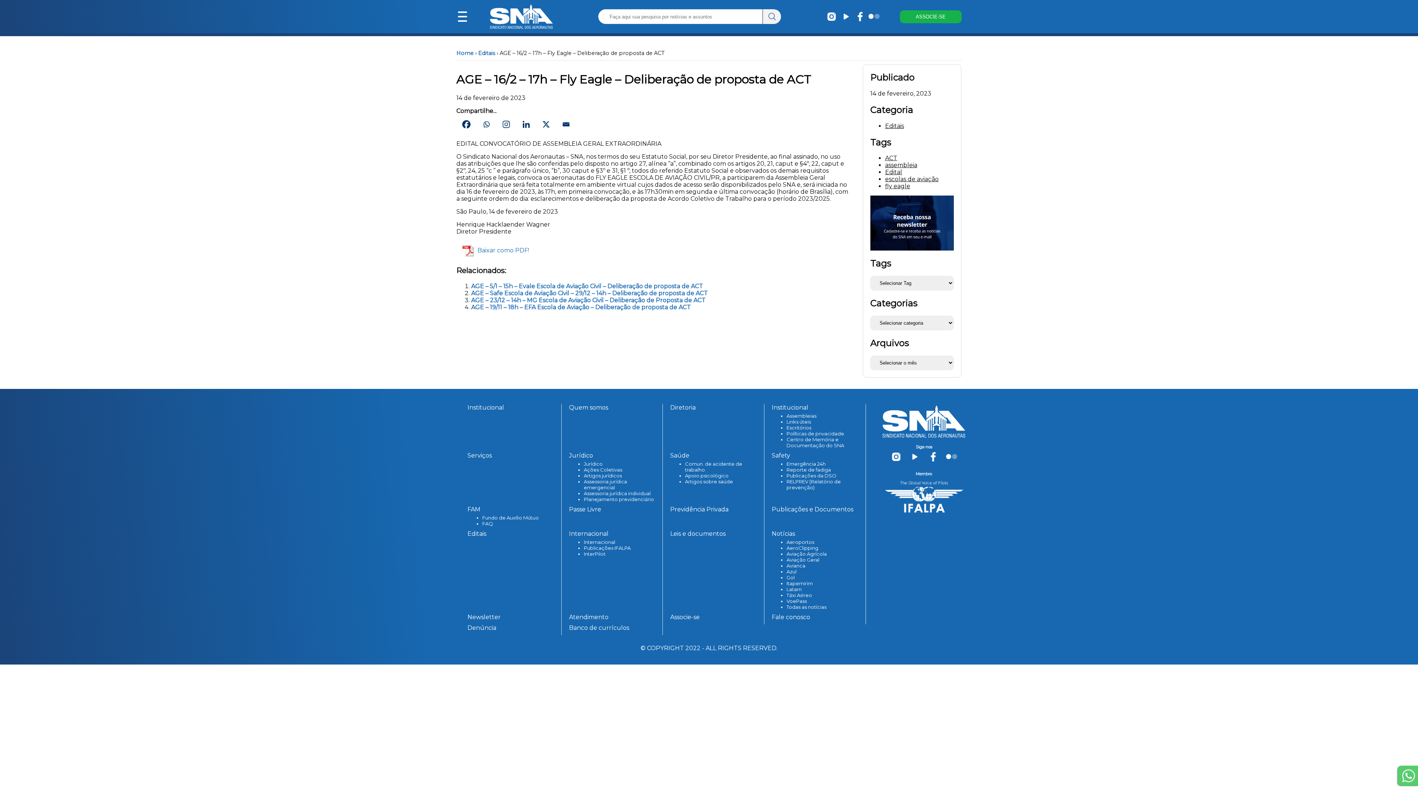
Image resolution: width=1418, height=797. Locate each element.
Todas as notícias (806, 607)
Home (465, 53)
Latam (794, 589)
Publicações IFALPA (607, 548)
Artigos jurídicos (603, 476)
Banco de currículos (599, 627)
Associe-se (685, 617)
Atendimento (589, 617)
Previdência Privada (699, 509)
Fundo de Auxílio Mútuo (510, 518)
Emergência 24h (806, 464)
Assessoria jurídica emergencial (605, 484)
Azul (792, 572)
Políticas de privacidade (815, 434)
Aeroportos (800, 542)
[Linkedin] (526, 124)
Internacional (599, 542)
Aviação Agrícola (807, 554)
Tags (880, 263)
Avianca (796, 566)
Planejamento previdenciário (619, 499)
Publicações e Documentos (812, 509)
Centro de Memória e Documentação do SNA (815, 442)
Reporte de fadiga (809, 470)
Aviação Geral (803, 560)
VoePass (797, 601)
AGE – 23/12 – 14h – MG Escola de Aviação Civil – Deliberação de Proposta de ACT (588, 300)
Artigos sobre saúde (709, 481)
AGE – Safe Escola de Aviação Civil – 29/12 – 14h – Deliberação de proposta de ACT (589, 293)
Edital (893, 172)
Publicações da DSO (811, 476)
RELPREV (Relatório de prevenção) (814, 484)
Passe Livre (585, 509)
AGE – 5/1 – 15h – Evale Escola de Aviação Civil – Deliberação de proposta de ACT (587, 286)
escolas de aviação (912, 179)
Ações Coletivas (603, 470)
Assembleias (801, 416)
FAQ (487, 524)
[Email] (566, 124)
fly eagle (897, 186)
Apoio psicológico (707, 476)
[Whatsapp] (486, 124)
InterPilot (595, 554)
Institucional (485, 407)
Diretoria (683, 407)
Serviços (479, 455)
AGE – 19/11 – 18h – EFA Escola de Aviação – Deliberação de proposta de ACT (581, 307)
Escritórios (799, 428)
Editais (486, 53)
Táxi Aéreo (799, 595)
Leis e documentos (698, 533)
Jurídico (593, 464)
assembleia (901, 165)
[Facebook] (466, 124)
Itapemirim (800, 583)
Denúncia (481, 627)
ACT (891, 158)
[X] (546, 124)
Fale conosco (791, 617)
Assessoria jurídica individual (617, 493)
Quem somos (588, 407)
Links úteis (799, 422)
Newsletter (484, 617)
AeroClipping (802, 548)
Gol (791, 577)
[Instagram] (506, 124)
